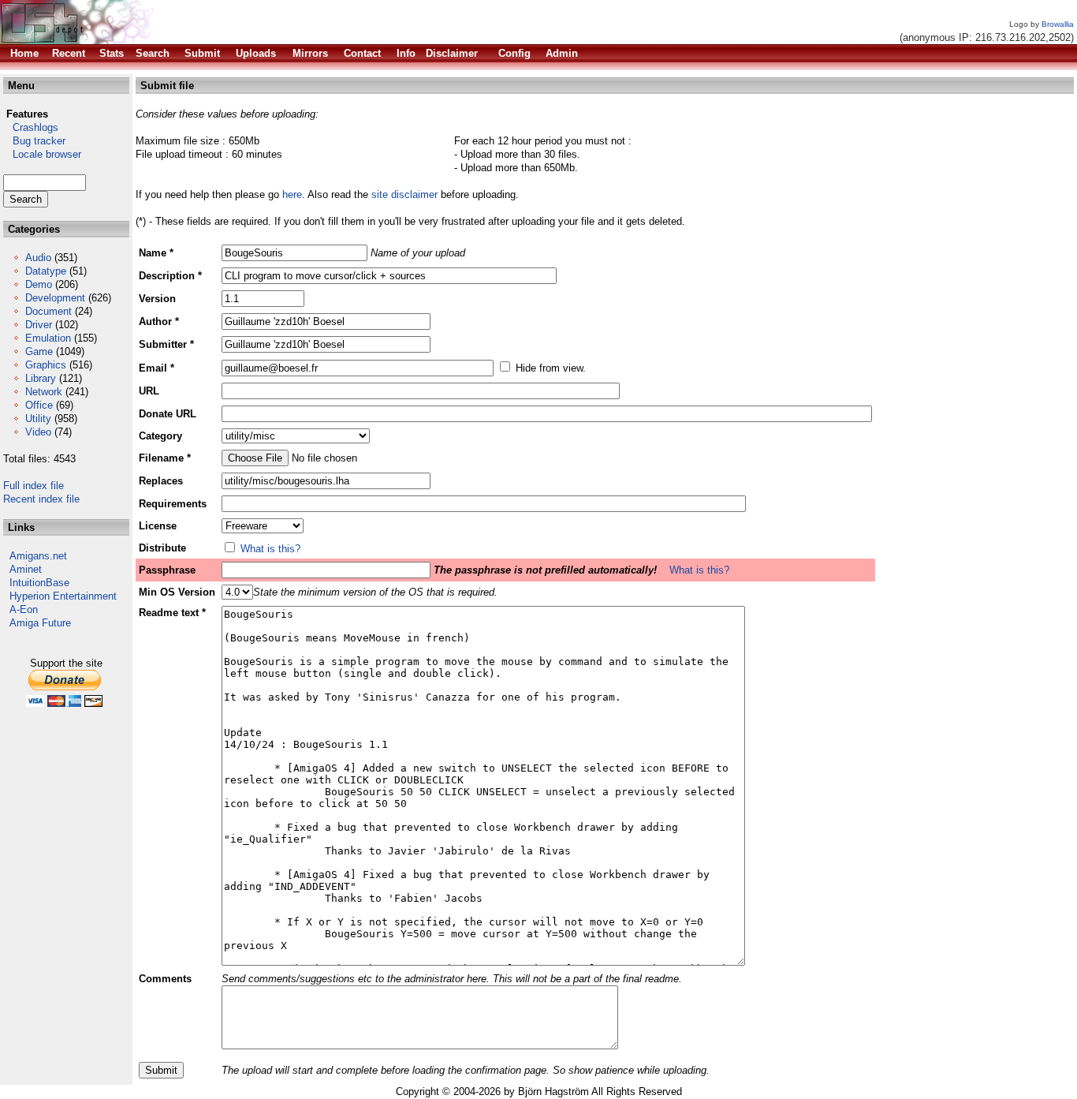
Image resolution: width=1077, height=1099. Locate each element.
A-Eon (23, 609)
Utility (38, 418)
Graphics (45, 365)
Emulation (48, 338)
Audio (38, 258)
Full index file (33, 486)
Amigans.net (38, 556)
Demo (38, 284)
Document (48, 311)
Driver (38, 325)
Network (43, 392)
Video (38, 432)
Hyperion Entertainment (63, 596)
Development (55, 298)
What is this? (270, 549)
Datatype (45, 271)
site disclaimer (404, 194)
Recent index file (41, 499)
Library (40, 378)
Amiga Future (40, 623)
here (292, 194)
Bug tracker (34, 141)
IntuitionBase (39, 583)
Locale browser (42, 154)
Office (39, 405)
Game (39, 351)
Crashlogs (30, 127)
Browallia (1058, 24)
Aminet (25, 569)
